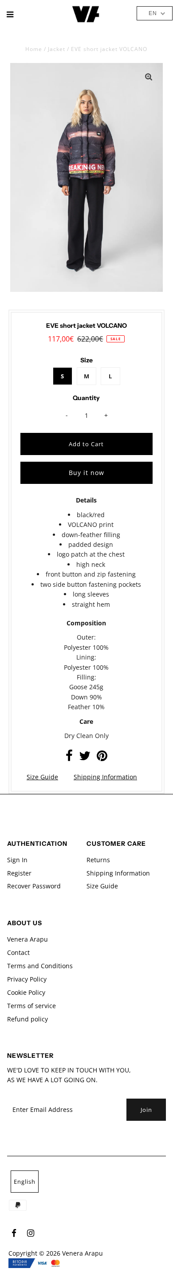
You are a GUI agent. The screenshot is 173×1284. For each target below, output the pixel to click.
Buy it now (86, 472)
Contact (18, 952)
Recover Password (34, 886)
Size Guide (42, 777)
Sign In (17, 860)
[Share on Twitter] (84, 758)
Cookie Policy (26, 992)
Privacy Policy (27, 979)
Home (33, 49)
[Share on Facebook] (69, 758)
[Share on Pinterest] (102, 758)
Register (19, 873)
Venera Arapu (27, 939)
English (24, 1182)
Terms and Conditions (40, 966)
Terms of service (31, 1005)
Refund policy (27, 1019)
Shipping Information (105, 777)
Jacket (56, 49)
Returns (98, 860)
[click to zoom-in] (148, 77)
